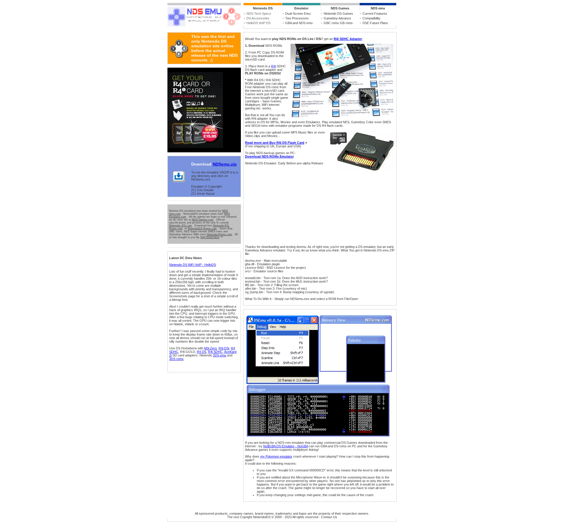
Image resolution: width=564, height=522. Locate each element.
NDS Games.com (203, 219)
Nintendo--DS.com (180, 225)
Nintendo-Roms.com (219, 234)
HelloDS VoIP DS (258, 23)
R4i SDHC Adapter (348, 39)
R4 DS (201, 351)
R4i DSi (224, 348)
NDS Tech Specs (258, 13)
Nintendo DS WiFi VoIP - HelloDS (192, 264)
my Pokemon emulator (276, 456)
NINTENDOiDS (209, 237)
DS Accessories (257, 18)
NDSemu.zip (225, 164)
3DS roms (176, 359)
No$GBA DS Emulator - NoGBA (285, 446)
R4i (273, 66)
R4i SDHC (215, 351)
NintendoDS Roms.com (202, 228)
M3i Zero (210, 348)
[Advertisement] (292, 205)
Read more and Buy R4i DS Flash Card (274, 142)
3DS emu (219, 355)
